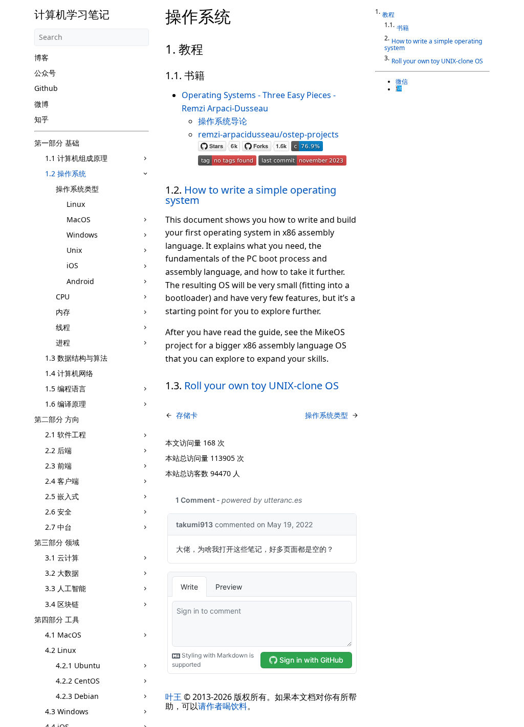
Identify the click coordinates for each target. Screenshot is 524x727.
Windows (82, 235)
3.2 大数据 (62, 573)
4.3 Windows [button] (67, 711)
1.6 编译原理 (65, 404)
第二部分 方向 (56, 419)
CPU (63, 296)
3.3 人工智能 (65, 588)
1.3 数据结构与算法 (76, 358)
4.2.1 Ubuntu (78, 665)
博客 (41, 57)
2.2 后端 (58, 450)
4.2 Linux (60, 650)
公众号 (45, 73)
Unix (74, 250)
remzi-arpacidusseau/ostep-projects (268, 134)
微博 (41, 104)
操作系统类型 (77, 189)
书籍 (403, 28)
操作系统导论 (222, 121)
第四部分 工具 (56, 619)
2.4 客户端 (62, 481)
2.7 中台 (58, 527)
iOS (72, 265)
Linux (76, 204)
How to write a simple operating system (250, 195)
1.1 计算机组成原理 (76, 158)
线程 (63, 327)
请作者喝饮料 (222, 706)
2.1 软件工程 (65, 434)
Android (80, 281)
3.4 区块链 (62, 604)
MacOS (79, 219)
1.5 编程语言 (65, 388)
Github (46, 88)
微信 (402, 81)
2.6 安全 (58, 512)
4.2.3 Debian (77, 696)
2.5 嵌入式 (62, 496)
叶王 (173, 696)
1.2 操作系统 (65, 173)
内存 (63, 312)
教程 (388, 14)
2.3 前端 (58, 466)
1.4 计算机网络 (69, 373)
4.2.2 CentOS (78, 681)
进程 (63, 342)
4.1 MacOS (63, 635)
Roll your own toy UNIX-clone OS (261, 385)
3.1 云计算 (62, 557)
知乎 (41, 119)
